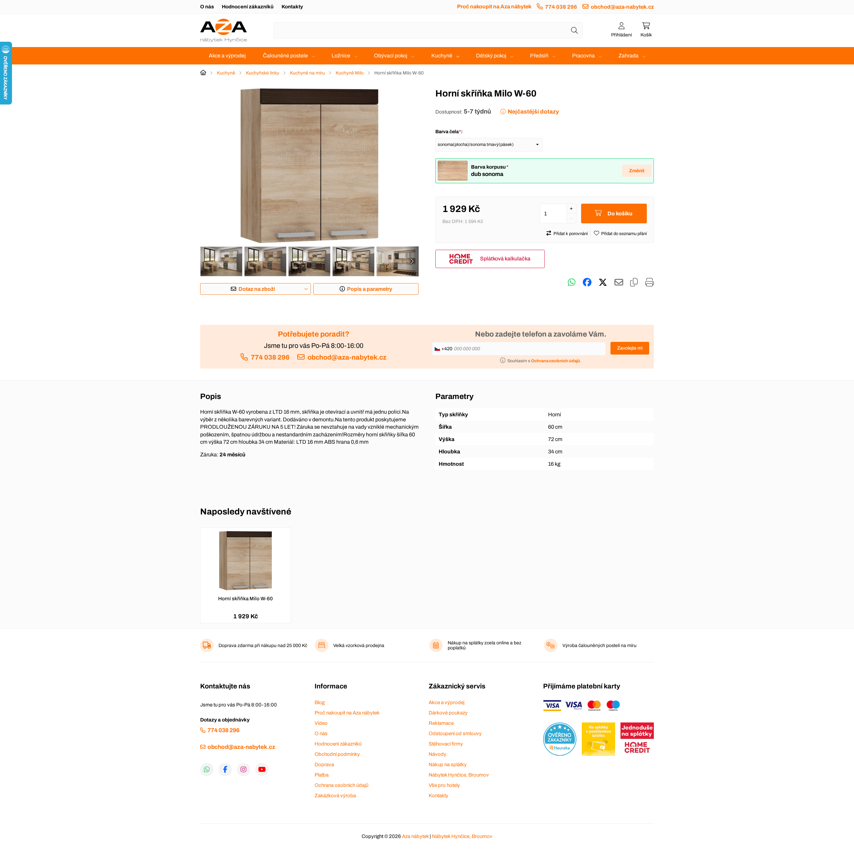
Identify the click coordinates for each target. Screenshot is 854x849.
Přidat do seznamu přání (624, 233)
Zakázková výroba (335, 795)
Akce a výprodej (227, 55)
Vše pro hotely (444, 785)
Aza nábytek (415, 836)
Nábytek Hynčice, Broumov (459, 775)
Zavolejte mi (630, 348)
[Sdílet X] (602, 282)
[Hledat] (574, 30)
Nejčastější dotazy (533, 112)
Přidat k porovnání (570, 233)
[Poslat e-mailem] (618, 282)
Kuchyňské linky (262, 72)
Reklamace (441, 723)
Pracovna (583, 55)
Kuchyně (441, 55)
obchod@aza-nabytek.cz (622, 7)
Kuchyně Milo (350, 72)
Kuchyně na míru (307, 72)
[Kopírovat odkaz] (634, 282)
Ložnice (341, 55)
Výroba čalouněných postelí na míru (599, 645)
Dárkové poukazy (448, 712)
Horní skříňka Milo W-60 (245, 598)
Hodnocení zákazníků (248, 6)
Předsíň (539, 55)
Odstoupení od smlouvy (455, 733)
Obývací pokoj (390, 55)
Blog (320, 702)
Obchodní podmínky (337, 754)
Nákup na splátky (448, 764)
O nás (207, 6)
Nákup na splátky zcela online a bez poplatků (484, 645)
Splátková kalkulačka (505, 258)
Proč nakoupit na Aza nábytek (494, 6)
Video (321, 723)
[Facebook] (225, 769)
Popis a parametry (369, 289)
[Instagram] (243, 769)
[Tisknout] (649, 282)
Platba (322, 775)
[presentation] (412, 261)
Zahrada (628, 55)
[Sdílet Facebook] (587, 282)
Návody (437, 754)
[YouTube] (262, 769)
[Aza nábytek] (223, 30)
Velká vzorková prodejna (358, 645)
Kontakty (292, 6)
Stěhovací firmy (446, 744)
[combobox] (428, 30)
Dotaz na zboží (257, 289)
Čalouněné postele (285, 55)
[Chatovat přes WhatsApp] (571, 282)
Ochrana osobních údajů (341, 785)
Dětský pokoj (491, 55)
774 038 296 (561, 7)
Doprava (324, 764)
